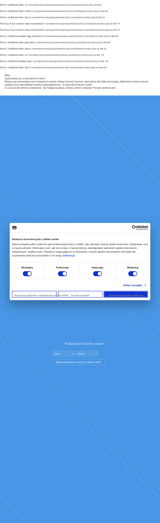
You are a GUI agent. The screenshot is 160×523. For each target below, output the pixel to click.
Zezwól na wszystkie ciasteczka (126, 295)
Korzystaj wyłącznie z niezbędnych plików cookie (36, 295)
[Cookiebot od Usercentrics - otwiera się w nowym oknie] (134, 227)
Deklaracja (69, 255)
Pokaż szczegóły (132, 285)
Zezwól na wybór (80, 295)
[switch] (62, 273)
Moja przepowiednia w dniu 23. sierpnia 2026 (78, 362)
